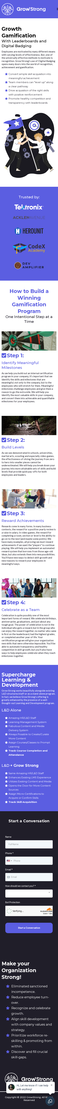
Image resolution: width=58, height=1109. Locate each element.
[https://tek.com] (29, 207)
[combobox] (9, 861)
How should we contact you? (20, 886)
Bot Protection (12, 902)
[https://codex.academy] (29, 248)
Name (8, 837)
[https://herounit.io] (29, 230)
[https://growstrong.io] (24, 9)
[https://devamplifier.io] (29, 265)
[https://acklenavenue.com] (29, 217)
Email (9, 869)
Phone (9, 853)
